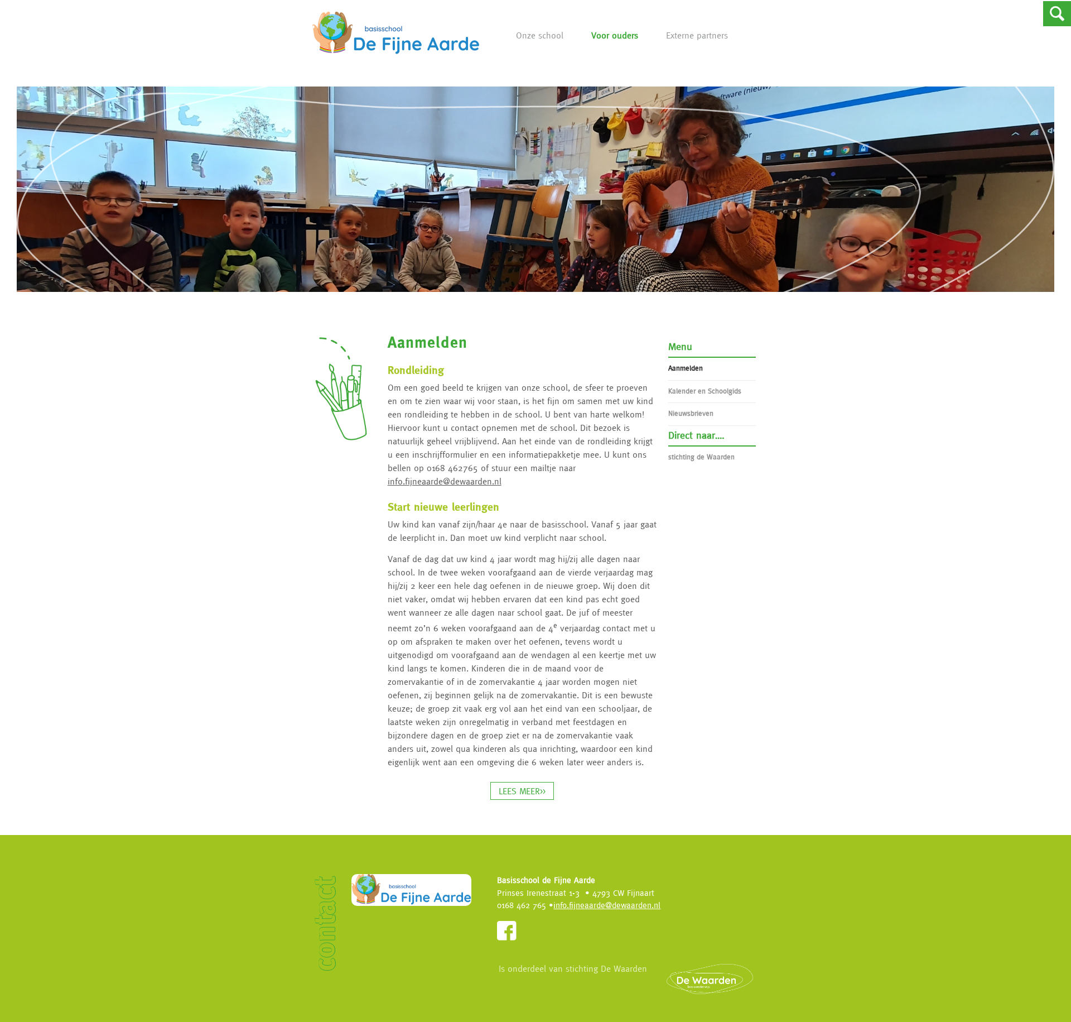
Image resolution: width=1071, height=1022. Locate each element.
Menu (680, 346)
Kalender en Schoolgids (704, 391)
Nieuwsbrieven (690, 413)
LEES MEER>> (522, 791)
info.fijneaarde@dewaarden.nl (444, 481)
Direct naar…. (696, 435)
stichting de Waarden (701, 457)
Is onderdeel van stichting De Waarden (573, 968)
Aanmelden (685, 368)
